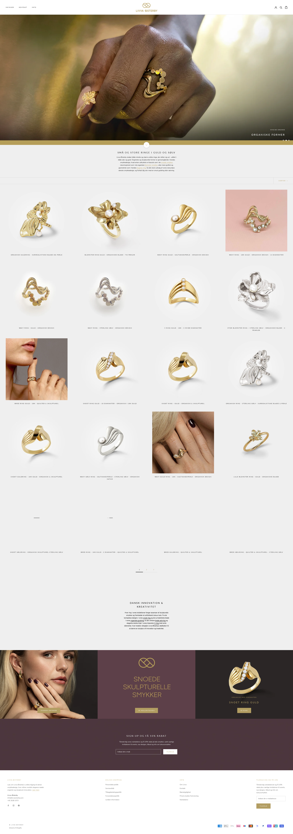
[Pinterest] (19, 805)
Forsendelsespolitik (112, 796)
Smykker (10, 7)
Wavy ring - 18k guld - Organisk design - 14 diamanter (256, 255)
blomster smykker (151, 165)
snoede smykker (167, 162)
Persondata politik (111, 785)
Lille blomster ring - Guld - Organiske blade (256, 477)
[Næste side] (153, 569)
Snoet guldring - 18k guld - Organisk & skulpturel (36, 477)
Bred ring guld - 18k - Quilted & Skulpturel (37, 403)
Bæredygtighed (185, 792)
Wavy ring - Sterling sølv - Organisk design (110, 328)
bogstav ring (141, 168)
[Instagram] (13, 805)
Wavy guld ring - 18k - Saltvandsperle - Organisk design (183, 477)
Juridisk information (112, 800)
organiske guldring (137, 620)
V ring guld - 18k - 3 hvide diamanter (183, 328)
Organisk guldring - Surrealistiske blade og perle (36, 255)
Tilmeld (170, 752)
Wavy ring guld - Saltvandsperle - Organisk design (183, 255)
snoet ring (147, 618)
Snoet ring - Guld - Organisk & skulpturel (183, 403)
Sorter (282, 181)
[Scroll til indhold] (146, 145)
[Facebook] (8, 805)
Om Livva (183, 785)
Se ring (278, 134)
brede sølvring (160, 620)
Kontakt (23, 7)
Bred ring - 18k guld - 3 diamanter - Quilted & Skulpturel (110, 552)
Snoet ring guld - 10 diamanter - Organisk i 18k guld (110, 403)
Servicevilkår (109, 788)
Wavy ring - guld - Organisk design (36, 328)
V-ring (156, 623)
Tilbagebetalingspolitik (113, 792)
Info (34, 7)
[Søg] (281, 7)
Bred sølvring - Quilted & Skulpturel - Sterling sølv (256, 552)
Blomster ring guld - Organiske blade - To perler (110, 255)
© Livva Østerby (16, 825)
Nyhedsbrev (184, 800)
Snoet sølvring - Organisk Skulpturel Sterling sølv (36, 552)
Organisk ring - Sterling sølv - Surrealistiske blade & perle (256, 403)
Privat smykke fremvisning (189, 796)
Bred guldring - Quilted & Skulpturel (183, 552)
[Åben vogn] (286, 7)
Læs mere (35, 790)
